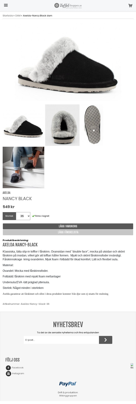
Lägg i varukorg (68, 226)
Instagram (17, 373)
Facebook (17, 367)
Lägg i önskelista (68, 232)
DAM (18, 15)
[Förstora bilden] (68, 61)
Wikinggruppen (68, 395)
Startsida (8, 15)
